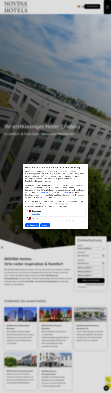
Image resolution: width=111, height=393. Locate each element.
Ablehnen (45, 225)
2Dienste (36, 214)
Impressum (63, 192)
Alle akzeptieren (32, 225)
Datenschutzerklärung (44, 192)
